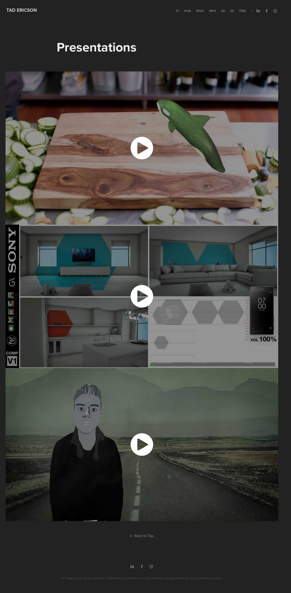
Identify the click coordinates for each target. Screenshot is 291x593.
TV (177, 11)
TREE (242, 11)
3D (223, 11)
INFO (212, 11)
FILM (187, 11)
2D (232, 11)
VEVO (200, 11)
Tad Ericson (21, 10)
